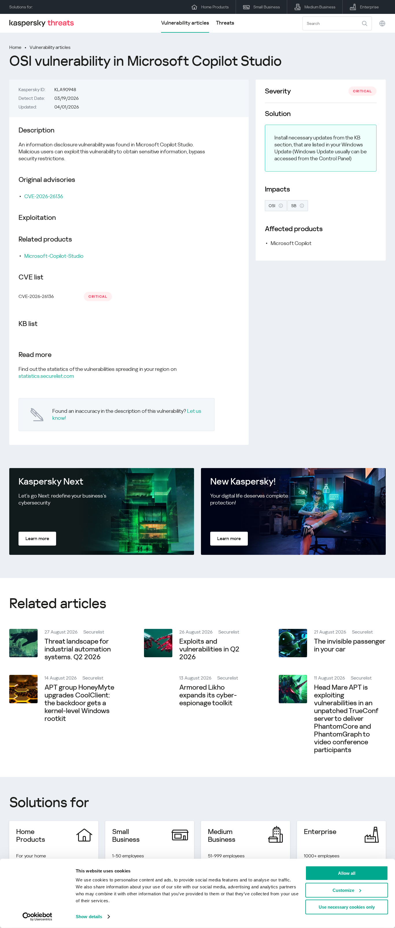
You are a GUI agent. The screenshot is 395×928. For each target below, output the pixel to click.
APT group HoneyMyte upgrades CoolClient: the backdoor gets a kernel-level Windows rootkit (79, 703)
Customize (343, 890)
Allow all (346, 873)
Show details (89, 916)
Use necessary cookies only (347, 907)
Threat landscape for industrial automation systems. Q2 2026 (78, 649)
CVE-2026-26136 (43, 196)
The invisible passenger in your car (349, 645)
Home (15, 47)
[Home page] (44, 23)
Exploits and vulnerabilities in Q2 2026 (209, 649)
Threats (225, 23)
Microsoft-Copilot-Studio (54, 256)
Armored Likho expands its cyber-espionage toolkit (208, 695)
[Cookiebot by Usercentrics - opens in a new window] (37, 916)
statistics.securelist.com (46, 376)
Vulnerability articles (185, 23)
